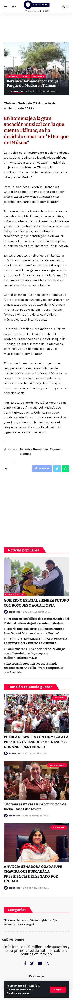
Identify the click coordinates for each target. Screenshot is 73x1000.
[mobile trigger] (7, 6)
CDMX (25, 76)
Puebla (20, 595)
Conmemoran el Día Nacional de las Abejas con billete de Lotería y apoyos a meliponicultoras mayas (34, 653)
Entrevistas (10, 924)
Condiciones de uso (18, 993)
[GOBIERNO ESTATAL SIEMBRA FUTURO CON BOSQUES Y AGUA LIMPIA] (36, 576)
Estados (9, 595)
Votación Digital (26, 924)
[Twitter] (32, 963)
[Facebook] (25, 963)
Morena (55, 449)
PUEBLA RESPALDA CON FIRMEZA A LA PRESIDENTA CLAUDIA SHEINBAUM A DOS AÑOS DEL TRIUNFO (36, 742)
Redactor (14, 611)
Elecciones (9, 920)
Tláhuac (25, 454)
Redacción (17, 91)
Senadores (58, 827)
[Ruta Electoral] (37, 4)
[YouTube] (40, 963)
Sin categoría (57, 765)
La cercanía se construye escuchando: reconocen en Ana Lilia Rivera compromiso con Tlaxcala (34, 668)
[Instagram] (47, 963)
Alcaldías (14, 76)
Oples (56, 920)
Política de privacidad (19, 989)
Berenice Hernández (34, 449)
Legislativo (45, 920)
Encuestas (22, 920)
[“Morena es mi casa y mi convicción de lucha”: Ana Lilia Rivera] (36, 780)
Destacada (38, 76)
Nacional (59, 698)
